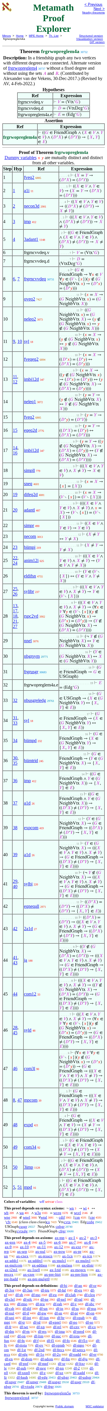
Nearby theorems (93, 12)
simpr (29, 525)
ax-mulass (64, 1265)
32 (15, 700)
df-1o (40, 1354)
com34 (30, 1147)
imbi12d (31, 379)
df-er (92, 1354)
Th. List (53, 35)
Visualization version (89, 38)
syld (27, 1030)
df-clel (10, 1299)
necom (30, 536)
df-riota (21, 1345)
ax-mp (59, 1238)
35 (15, 763)
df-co (92, 1327)
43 (15, 962)
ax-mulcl (59, 1260)
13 (15, 605)
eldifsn (30, 575)
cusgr (23, 1226)
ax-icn (87, 1256)
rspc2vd (31, 616)
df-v (73, 1304)
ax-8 (87, 1242)
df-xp (41, 1327)
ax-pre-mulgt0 (39, 1279)
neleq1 (30, 401)
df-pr (74, 1313)
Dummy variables (21, 157)
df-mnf (43, 1363)
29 (15, 881)
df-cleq (89, 1295)
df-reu (40, 1304)
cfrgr (62, 1231)
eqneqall (31, 906)
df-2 (77, 1368)
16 (15, 452)
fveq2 (29, 177)
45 (15, 1032)
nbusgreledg (35, 700)
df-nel (61, 1299)
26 (15, 594)
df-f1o (83, 1340)
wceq (57, 1213)
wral (44, 1217)
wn (71, 1208)
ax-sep (22, 1251)
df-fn (21, 1340)
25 (15, 588)
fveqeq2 (31, 359)
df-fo (66, 1340)
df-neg (41, 1368)
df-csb (9, 1308)
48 (15, 1124)
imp (27, 221)
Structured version (91, 35)
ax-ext (76, 1247)
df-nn (60, 1368)
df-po (73, 1322)
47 (19, 1100)
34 (15, 740)
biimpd (30, 740)
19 (15, 494)
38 (15, 827)
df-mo (36, 1295)
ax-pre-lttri (52, 1274)
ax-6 (57, 1242)
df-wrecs (78, 1350)
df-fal (62, 1290)
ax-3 (93, 1238)
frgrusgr (31, 671)
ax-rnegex (78, 1270)
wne (7, 1217)
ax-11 (41, 1247)
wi (85, 1208)
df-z (43, 1373)
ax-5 (42, 1242)
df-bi (63, 1285)
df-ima (60, 1331)
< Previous (93, 4)
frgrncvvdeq (35, 278)
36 (15, 780)
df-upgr (10, 1382)
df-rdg (23, 1354)
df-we (24, 1327)
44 (15, 994)
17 (15, 610)
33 (15, 723)
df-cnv (75, 1327)
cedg (90, 1222)
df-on (21, 1336)
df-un (43, 1308)
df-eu (53, 1295)
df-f (36, 1340)
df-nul (9, 1313)
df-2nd (39, 1350)
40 (15, 886)
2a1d (28, 928)
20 (15, 510)
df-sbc (89, 1304)
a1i (26, 190)
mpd (28, 1187)
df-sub (21, 1368)
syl (26, 341)
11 (15, 376)
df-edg (43, 1377)
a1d (27, 803)
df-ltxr (80, 1363)
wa (21, 1213)
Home (20, 35)
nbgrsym (32, 656)
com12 (30, 994)
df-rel (57, 1327)
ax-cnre (29, 1274)
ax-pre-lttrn (79, 1274)
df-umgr (32, 1382)
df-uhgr (63, 1377)
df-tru (45, 1290)
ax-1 (71, 1238)
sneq (28, 483)
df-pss (91, 1308)
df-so (89, 1322)
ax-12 (58, 1247)
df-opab (79, 1318)
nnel (28, 640)
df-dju (83, 1359)
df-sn (58, 1313)
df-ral (78, 1299)
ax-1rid (55, 1270)
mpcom (30, 1100)
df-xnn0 (24, 1373)
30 (15, 758)
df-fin (65, 1359)
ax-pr (77, 1251)
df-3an (28, 1290)
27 (15, 626)
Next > (99, 9)
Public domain (64, 1406)
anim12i (31, 560)
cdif (62, 1217)
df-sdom (47, 1359)
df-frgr (49, 1386)
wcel (77, 1213)
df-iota (74, 1336)
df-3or (9, 1290)
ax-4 (27, 1242)
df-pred (78, 1331)
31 (15, 717)
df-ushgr (84, 1377)
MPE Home (36, 35)
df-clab (70, 1295)
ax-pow (59, 1251)
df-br (60, 1318)
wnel (26, 1217)
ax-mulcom (13, 1265)
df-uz (59, 1373)
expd (28, 1124)
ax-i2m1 (11, 1270)
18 (15, 616)
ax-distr (88, 1265)
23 (15, 547)
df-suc (56, 1336)
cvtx (67, 1222)
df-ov (39, 1345)
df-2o (57, 1354)
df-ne (45, 1299)
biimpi (29, 547)
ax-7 (72, 1242)
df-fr (8, 1327)
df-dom (26, 1359)
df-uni (9, 1318)
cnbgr (60, 1226)
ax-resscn (45, 1256)
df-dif (27, 1308)
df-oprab (58, 1345)
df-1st (21, 1350)
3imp (28, 1167)
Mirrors (6, 35)
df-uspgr (54, 1382)
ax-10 (24, 1247)
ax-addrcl (35, 1260)
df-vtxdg (27, 1386)
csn (77, 1217)
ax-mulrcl (83, 1260)
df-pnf (23, 1363)
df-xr (61, 1363)
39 (15, 854)
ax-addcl (11, 1260)
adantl (29, 510)
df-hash (22, 1377)
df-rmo (22, 1304)
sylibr (29, 591)
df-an (78, 1285)
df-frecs (58, 1350)
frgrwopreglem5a (58, 1393)
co (48, 1222)
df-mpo (78, 1345)
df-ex (78, 1290)
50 (15, 1167)
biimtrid (31, 760)
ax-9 (8, 1247)
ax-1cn (67, 1256)
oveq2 (29, 298)
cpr (92, 1217)
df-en (9, 1359)
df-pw (41, 1313)
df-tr (21, 1322)
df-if (26, 1313)
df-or (92, 1285)
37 (15, 803)
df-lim (38, 1336)
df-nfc (27, 1299)
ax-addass (39, 1265)
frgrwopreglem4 (22, 68)
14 (15, 447)
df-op (90, 1313)
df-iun (44, 1318)
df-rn (26, 1331)
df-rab (57, 1304)
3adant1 (31, 239)
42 (15, 928)
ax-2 (82, 1238)
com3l (29, 1068)
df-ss (75, 1308)
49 (15, 1147)
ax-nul (40, 1251)
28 (15, 1027)
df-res (42, 1331)
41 (15, 957)
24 (15, 563)
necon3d (31, 206)
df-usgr (75, 1382)
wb (6, 1213)
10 (19, 341)
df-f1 (50, 1340)
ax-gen (10, 1242)
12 (15, 381)
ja (25, 960)
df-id (37, 1322)
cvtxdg (22, 1231)
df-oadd (75, 1354)
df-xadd (79, 1373)
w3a (38, 1213)
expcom (31, 827)
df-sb (19, 1295)
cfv (8, 1222)
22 (15, 557)
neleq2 (30, 319)
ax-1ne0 (33, 1270)
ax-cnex (22, 1256)
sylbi (28, 883)
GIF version (97, 42)
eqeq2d (30, 430)
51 (19, 1187)
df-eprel (55, 1322)
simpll (29, 470)
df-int (27, 1318)
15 (15, 430)
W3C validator (95, 1406)
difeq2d (31, 494)
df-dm (9, 1331)
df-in (59, 1308)
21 (15, 621)
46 (15, 1068)
